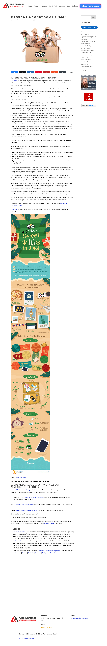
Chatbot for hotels (87, 53)
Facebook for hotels (87, 66)
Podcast (75, 6)
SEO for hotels (85, 48)
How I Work (53, 6)
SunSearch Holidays (20, 477)
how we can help (49, 523)
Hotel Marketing (86, 46)
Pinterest (38, 553)
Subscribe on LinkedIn (89, 27)
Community (31, 20)
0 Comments (38, 20)
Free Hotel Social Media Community (27, 510)
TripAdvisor (14, 81)
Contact (62, 6)
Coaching (43, 6)
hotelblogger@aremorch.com (80, 618)
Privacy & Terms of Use (26, 638)
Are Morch (15, 20)
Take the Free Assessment (90, 6)
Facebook (18, 553)
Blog (68, 6)
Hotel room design (87, 55)
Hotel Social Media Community (34, 497)
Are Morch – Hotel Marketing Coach (49, 551)
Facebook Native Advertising (20, 490)
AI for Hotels (85, 34)
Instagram (45, 553)
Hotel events (85, 57)
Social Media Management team (23, 504)
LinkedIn (31, 553)
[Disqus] (42, 577)
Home (30, 6)
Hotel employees (86, 59)
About (36, 6)
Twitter (24, 553)
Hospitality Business (87, 50)
